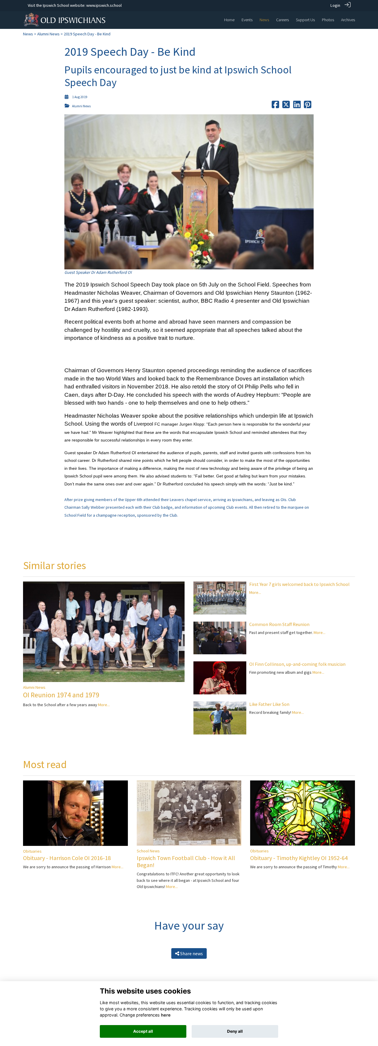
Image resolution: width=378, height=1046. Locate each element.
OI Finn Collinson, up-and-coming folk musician (297, 664)
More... (104, 704)
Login (335, 5)
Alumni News (48, 34)
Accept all (143, 1031)
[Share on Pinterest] (307, 106)
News (28, 34)
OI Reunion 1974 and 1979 (61, 694)
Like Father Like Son (269, 704)
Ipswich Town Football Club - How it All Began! (186, 861)
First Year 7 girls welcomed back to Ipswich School (299, 584)
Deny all (235, 1031)
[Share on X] (286, 106)
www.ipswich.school (104, 5)
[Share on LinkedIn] (297, 106)
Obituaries (32, 851)
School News (148, 851)
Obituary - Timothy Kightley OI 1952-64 (299, 857)
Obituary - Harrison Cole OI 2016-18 (67, 857)
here (166, 1014)
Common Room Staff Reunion (279, 624)
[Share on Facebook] (275, 106)
